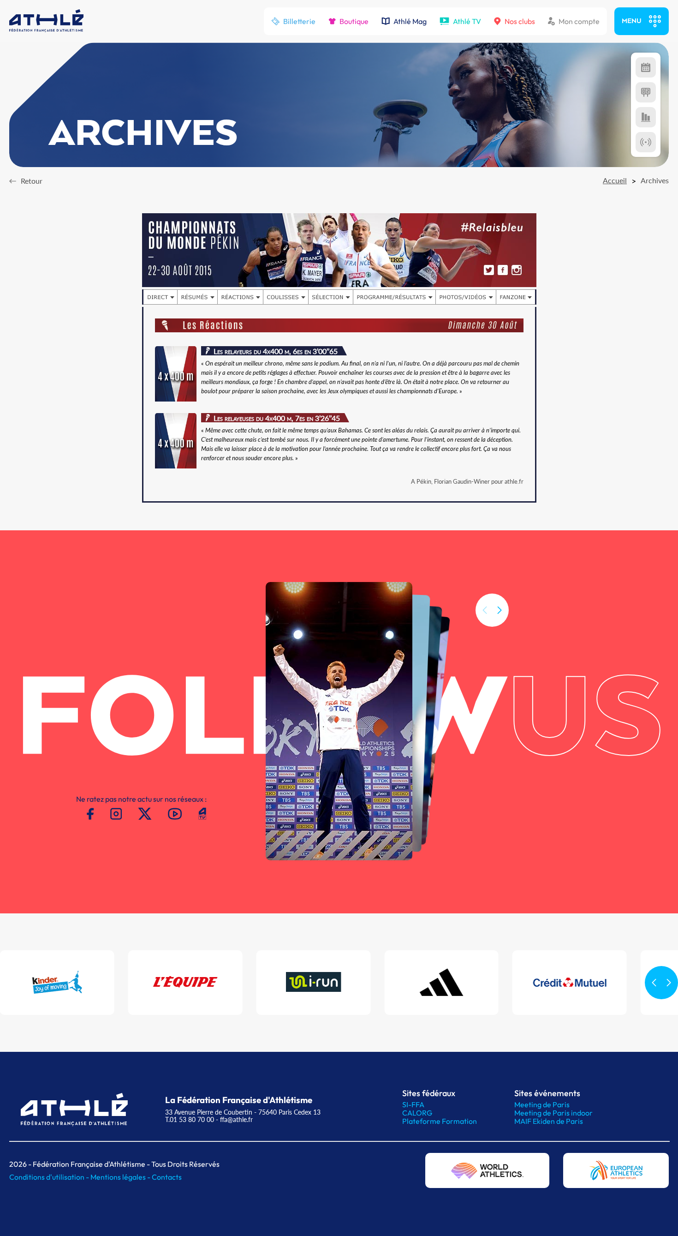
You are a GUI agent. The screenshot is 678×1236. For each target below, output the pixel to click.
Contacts (167, 1177)
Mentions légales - (121, 1177)
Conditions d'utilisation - (49, 1177)
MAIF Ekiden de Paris (548, 1121)
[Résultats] (646, 92)
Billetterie (299, 21)
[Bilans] (646, 117)
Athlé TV (467, 21)
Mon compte (579, 21)
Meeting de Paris (542, 1104)
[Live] (646, 142)
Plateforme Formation (439, 1121)
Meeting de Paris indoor (553, 1112)
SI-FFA (413, 1104)
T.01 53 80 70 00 (189, 1119)
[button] (499, 610)
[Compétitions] (646, 67)
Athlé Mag (410, 21)
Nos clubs (520, 21)
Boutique (354, 21)
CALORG (417, 1112)
